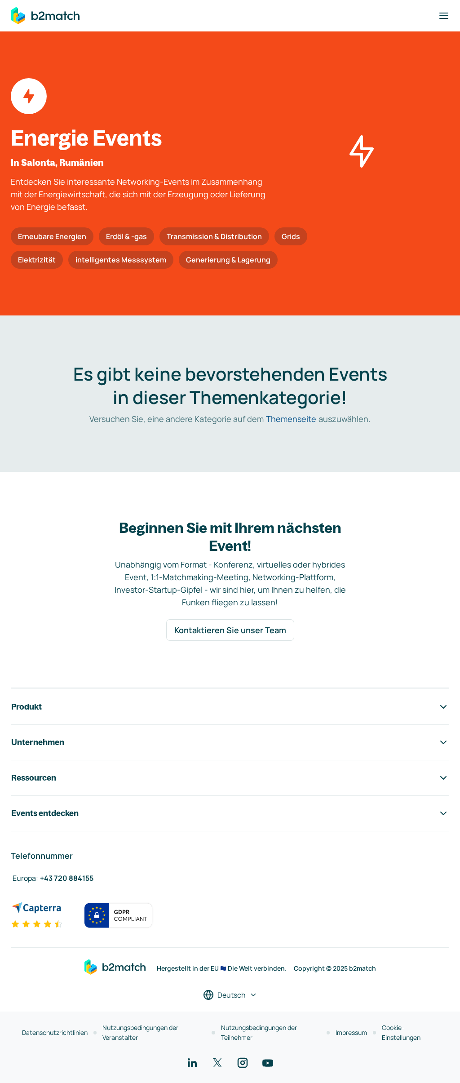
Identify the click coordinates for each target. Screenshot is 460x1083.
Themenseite (291, 418)
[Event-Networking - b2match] (45, 16)
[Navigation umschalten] (444, 16)
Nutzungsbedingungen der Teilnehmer (259, 1032)
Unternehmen (37, 742)
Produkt (26, 706)
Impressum (351, 1032)
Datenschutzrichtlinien (55, 1032)
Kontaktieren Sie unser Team (230, 630)
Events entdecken (45, 813)
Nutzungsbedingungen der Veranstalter (140, 1032)
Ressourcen (33, 777)
